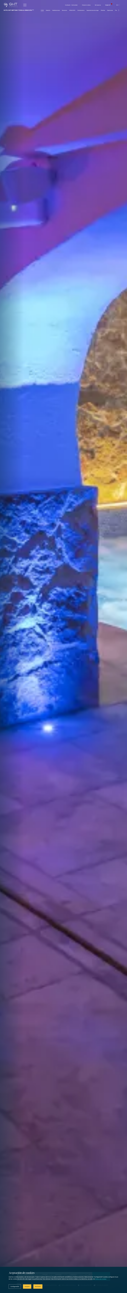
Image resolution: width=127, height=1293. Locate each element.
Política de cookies (100, 1279)
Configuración (14, 1286)
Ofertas (103, 10)
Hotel (42, 10)
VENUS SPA (72, 10)
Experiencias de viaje (93, 10)
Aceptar (27, 1286)
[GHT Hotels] (10, 5)
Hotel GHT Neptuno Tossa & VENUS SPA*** (19, 10)
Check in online (86, 5)
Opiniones (110, 10)
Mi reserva (98, 5)
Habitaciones (56, 10)
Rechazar (38, 1286)
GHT (108, 5)
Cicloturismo (80, 10)
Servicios (64, 10)
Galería (48, 10)
